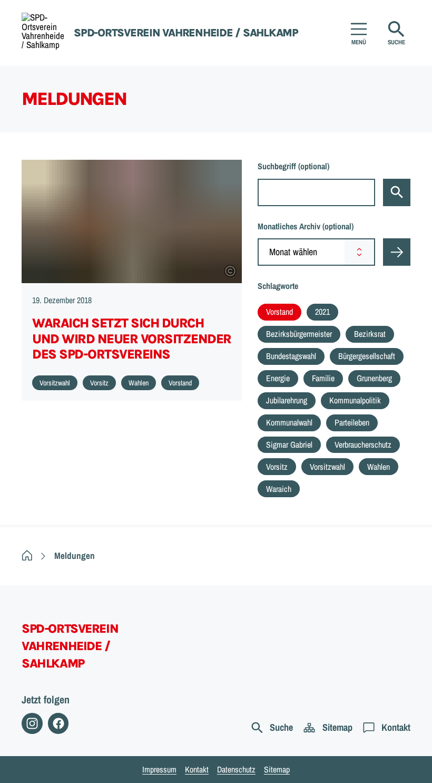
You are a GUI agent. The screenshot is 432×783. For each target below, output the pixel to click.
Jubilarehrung (286, 400)
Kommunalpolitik (355, 400)
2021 (322, 311)
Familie (323, 378)
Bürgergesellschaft (366, 356)
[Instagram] (32, 723)
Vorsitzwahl (327, 466)
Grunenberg (374, 378)
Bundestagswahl (291, 356)
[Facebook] (58, 723)
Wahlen (378, 466)
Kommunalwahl (289, 422)
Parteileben (352, 422)
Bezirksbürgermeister (299, 334)
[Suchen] (396, 192)
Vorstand (279, 311)
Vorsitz (277, 466)
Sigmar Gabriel (289, 444)
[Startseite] (27, 555)
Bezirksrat (370, 334)
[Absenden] (396, 252)
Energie (278, 378)
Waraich (278, 489)
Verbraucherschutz (363, 444)
